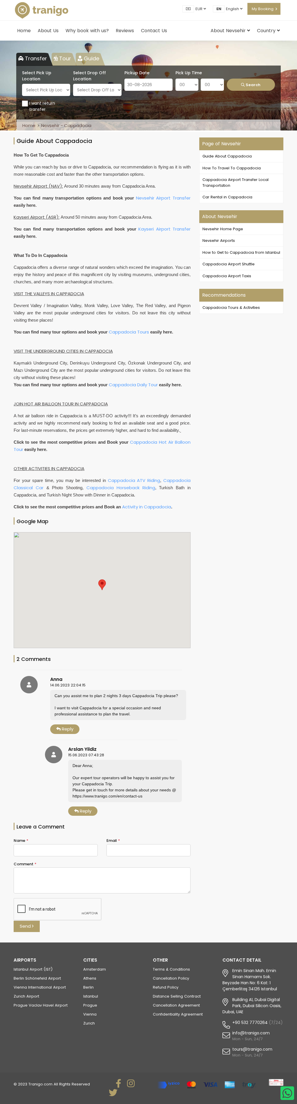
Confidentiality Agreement (178, 1014)
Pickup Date (136, 73)
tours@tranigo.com (252, 1049)
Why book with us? (87, 30)
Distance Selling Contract (177, 996)
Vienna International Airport (40, 987)
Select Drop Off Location (89, 76)
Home (24, 30)
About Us (48, 30)
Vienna (90, 1014)
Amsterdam (94, 969)
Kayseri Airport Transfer (164, 229)
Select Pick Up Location (36, 76)
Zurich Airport (26, 996)
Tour (64, 58)
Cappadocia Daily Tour (133, 385)
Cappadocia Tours (129, 332)
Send (26, 926)
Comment (25, 864)
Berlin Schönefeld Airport (37, 978)
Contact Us (154, 30)
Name (21, 840)
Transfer (35, 58)
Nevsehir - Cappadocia (66, 125)
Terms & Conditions (171, 969)
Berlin (88, 987)
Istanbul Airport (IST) (33, 969)
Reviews (125, 30)
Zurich (89, 1023)
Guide (90, 58)
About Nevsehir (229, 30)
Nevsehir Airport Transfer (163, 198)
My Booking (263, 9)
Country (267, 30)
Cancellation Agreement (176, 1005)
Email (113, 840)
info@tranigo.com (251, 1033)
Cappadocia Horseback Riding (120, 488)
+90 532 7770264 (250, 1022)
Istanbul (90, 996)
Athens (89, 978)
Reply (67, 729)
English (233, 9)
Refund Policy (165, 987)
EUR (199, 9)
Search (252, 85)
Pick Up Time (188, 73)
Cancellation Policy (171, 978)
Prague (90, 1005)
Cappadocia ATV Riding (134, 480)
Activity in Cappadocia (146, 507)
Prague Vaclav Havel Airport (41, 1005)
